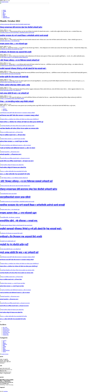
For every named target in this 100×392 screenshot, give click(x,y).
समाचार (4, 10)
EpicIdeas (5, 391)
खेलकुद (4, 14)
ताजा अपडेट (5, 110)
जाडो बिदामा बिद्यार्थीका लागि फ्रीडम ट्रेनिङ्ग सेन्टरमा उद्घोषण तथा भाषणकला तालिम (19, 128)
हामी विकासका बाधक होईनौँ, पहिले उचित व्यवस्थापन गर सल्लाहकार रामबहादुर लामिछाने (19, 115)
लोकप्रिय (4, 109)
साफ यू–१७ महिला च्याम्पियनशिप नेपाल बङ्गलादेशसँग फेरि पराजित (15, 174)
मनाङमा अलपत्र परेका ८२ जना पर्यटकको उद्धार (13, 44)
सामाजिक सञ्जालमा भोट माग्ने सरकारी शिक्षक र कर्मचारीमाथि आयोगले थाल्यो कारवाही (24, 35)
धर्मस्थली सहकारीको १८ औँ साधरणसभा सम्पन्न (10, 154)
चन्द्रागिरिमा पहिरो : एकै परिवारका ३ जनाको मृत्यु (18, 221)
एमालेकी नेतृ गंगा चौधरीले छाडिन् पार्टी (14, 244)
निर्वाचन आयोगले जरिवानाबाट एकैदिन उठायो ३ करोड (15, 85)
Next (3, 106)
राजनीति (4, 11)
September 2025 (6, 332)
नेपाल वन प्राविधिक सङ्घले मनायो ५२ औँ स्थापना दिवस (12, 135)
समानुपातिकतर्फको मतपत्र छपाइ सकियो (15, 197)
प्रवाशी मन (5, 16)
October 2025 (6, 331)
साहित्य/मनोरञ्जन (6, 17)
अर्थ (3, 12)
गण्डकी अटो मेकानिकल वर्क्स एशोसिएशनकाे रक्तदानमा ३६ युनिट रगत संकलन (17, 148)
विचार (4, 15)
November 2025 (6, 329)
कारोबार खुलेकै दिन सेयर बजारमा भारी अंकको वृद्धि (14, 77)
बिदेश (4, 345)
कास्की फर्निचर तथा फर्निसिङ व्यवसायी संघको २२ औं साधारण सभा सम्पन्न (17, 161)
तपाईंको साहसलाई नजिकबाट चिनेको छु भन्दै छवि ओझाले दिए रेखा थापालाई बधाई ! (23, 68)
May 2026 (5, 327)
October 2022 (6, 334)
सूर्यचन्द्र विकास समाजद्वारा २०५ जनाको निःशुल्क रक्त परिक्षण (14, 141)
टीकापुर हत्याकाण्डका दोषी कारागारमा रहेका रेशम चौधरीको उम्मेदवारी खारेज (21, 27)
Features (4, 340)
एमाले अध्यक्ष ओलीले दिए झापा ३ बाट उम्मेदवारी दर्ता (14, 93)
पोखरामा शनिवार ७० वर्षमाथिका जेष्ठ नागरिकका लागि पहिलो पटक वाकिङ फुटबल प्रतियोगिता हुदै (21, 122)
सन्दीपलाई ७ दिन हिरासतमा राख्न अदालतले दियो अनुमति (15, 52)
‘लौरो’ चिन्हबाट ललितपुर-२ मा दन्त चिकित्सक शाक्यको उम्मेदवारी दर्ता (19, 60)
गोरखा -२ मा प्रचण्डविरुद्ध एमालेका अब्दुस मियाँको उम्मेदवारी (17, 101)
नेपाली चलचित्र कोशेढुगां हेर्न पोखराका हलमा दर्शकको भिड (13, 167)
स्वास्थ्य (4, 351)
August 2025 (5, 333)
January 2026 (6, 328)
